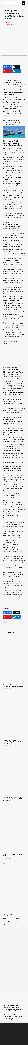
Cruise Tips (15, 921)
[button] (14, 1031)
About (9, 918)
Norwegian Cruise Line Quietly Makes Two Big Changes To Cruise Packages (13, 742)
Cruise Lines (7, 921)
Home (4, 918)
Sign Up (11, 94)
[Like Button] (5, 622)
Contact (14, 925)
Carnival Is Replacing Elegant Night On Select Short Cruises (14, 855)
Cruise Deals (7, 925)
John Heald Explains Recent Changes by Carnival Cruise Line (13, 685)
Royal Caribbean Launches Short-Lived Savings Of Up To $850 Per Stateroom (13, 799)
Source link (6, 608)
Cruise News (15, 918)
